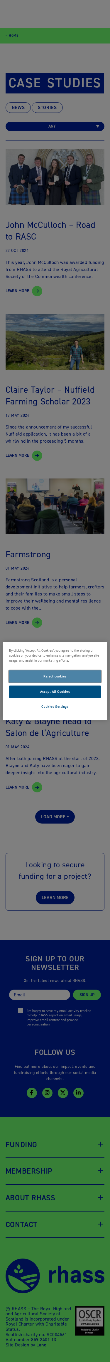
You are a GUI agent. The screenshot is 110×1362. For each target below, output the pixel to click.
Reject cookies (55, 676)
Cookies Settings (54, 707)
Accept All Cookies (55, 692)
